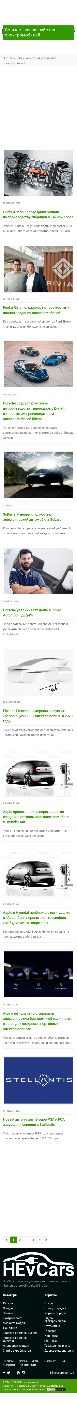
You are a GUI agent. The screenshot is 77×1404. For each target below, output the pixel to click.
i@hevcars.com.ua (62, 1372)
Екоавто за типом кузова (20, 1333)
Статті (48, 1303)
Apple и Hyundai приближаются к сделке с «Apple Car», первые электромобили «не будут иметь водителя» (36, 917)
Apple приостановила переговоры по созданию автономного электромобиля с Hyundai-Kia (36, 817)
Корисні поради (55, 1313)
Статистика (52, 1326)
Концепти (51, 1336)
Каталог (8, 1303)
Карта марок (9, 1365)
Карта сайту (50, 1361)
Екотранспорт (12, 1318)
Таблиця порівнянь (57, 1345)
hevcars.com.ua (48, 1385)
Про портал (8, 1361)
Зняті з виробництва (17, 1350)
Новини (8, 1313)
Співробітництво (28, 1365)
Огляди (8, 1308)
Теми (63, 1361)
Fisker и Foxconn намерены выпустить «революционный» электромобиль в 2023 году (38, 716)
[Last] (46, 1240)
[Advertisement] (38, 109)
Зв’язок (35, 1361)
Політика (23, 1361)
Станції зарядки (55, 1308)
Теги (19, 58)
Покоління (10, 1328)
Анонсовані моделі (16, 1345)
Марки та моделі (14, 1323)
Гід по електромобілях (55, 1319)
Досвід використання (59, 1350)
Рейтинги (50, 1341)
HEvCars (8, 58)
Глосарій (50, 1331)
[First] (6, 1240)
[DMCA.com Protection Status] (56, 1389)
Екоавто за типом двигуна (15, 1339)
